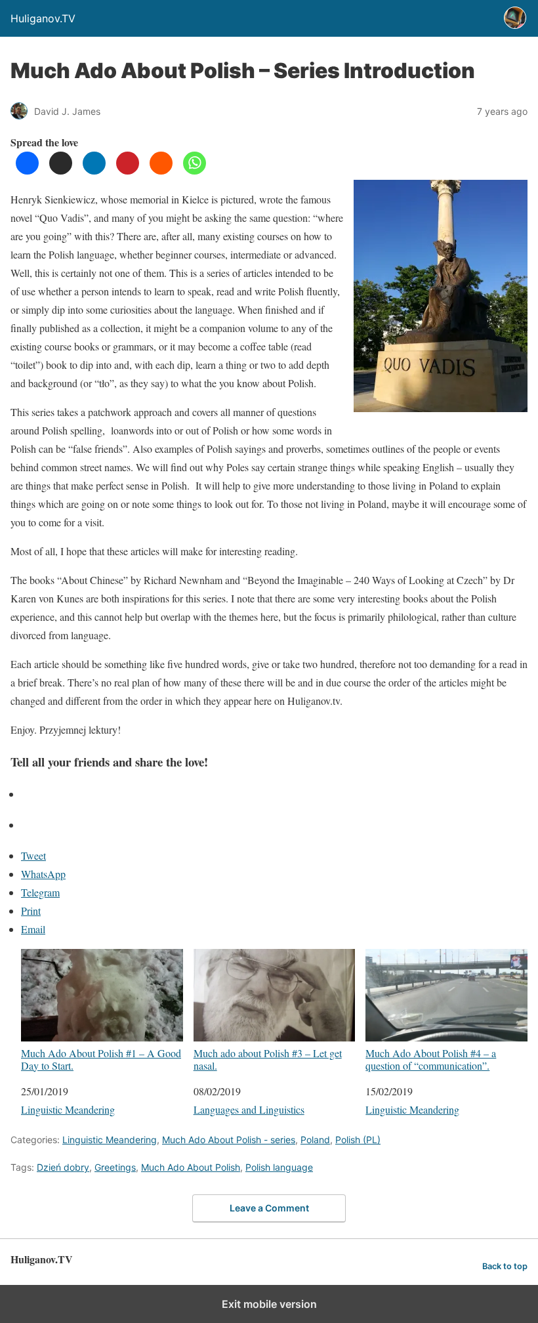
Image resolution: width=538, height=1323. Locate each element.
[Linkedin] (94, 170)
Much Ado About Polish (190, 1167)
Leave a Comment (269, 1207)
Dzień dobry (63, 1167)
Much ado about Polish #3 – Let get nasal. (268, 1059)
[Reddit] (161, 170)
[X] (60, 170)
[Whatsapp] (194, 170)
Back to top (505, 1266)
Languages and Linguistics (249, 1109)
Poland (315, 1139)
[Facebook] (27, 170)
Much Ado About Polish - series (228, 1139)
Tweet (33, 855)
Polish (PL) (358, 1139)
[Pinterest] (127, 170)
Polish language (279, 1167)
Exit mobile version (269, 1304)
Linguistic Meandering (68, 1109)
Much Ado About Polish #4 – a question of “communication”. (430, 1059)
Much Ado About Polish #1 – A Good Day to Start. (101, 1059)
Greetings (115, 1167)
